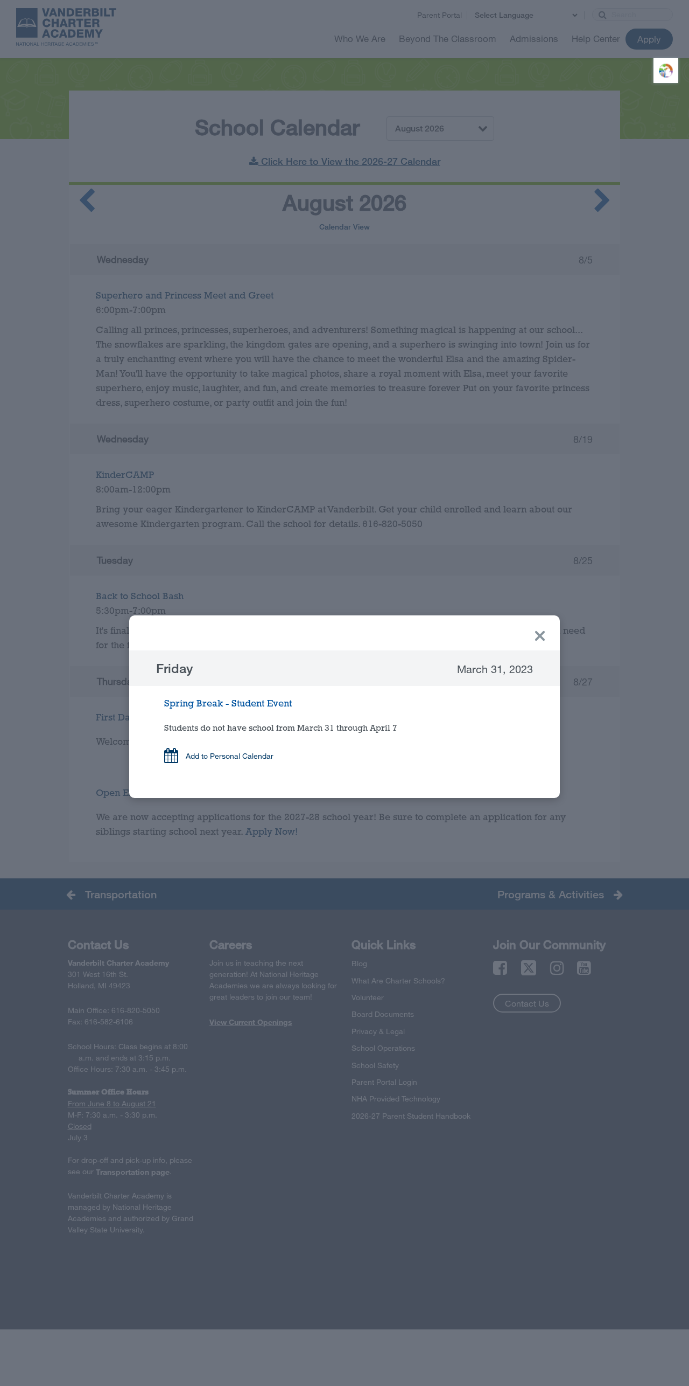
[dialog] (344, 707)
